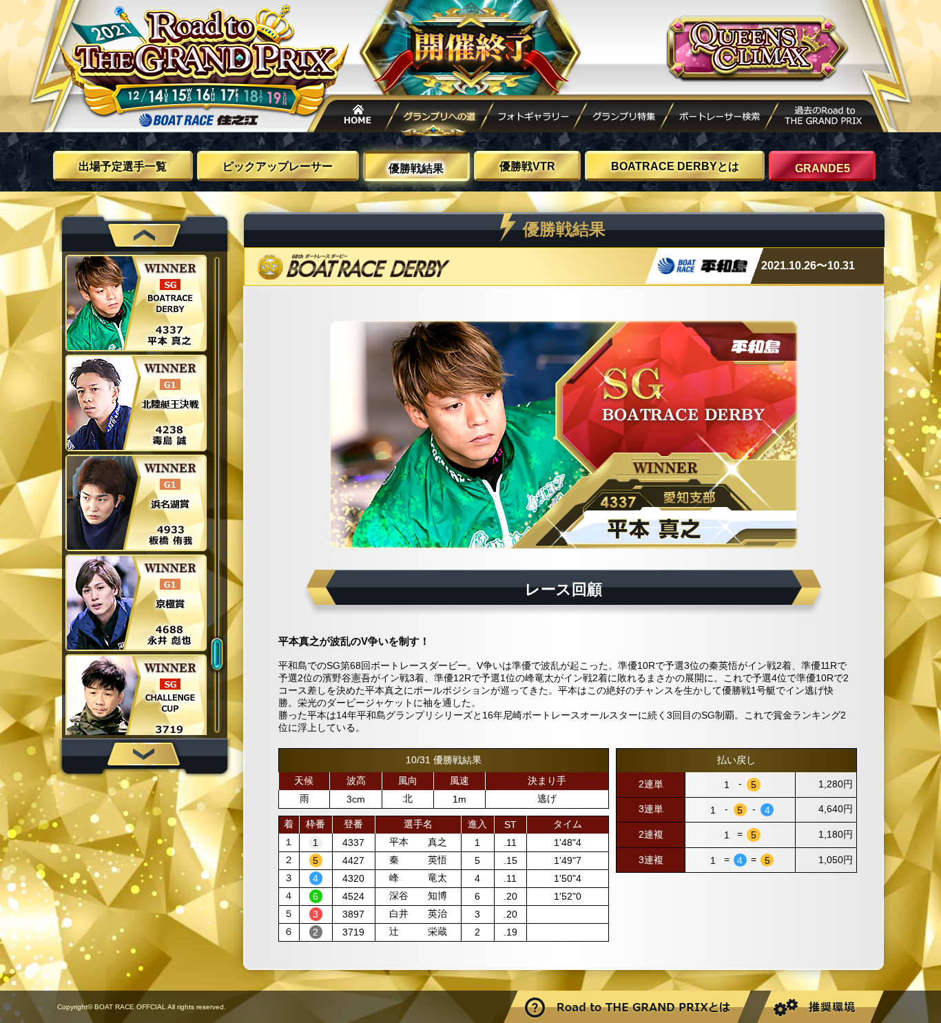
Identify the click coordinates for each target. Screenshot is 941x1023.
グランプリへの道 (440, 118)
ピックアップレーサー (278, 166)
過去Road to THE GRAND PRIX (825, 118)
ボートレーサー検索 (719, 118)
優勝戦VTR (527, 166)
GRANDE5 (822, 168)
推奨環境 (819, 1007)
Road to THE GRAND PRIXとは (629, 1007)
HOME (353, 118)
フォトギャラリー (533, 118)
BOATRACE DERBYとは (675, 166)
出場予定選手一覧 (123, 166)
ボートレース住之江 (198, 120)
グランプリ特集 (623, 118)
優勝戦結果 (416, 168)
